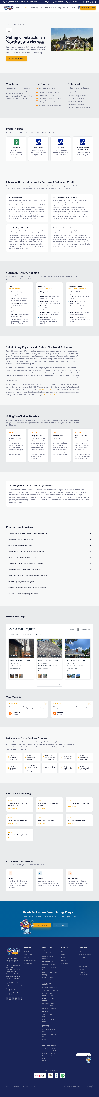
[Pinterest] (90, 2)
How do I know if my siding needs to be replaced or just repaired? (28, 575)
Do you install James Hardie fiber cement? (20, 539)
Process (63, 954)
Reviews (65, 8)
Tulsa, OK (45, 1048)
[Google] (95, 2)
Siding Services (29, 954)
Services (24, 8)
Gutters (26, 957)
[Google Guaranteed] (62, 1075)
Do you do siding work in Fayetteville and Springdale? (24, 569)
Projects (63, 961)
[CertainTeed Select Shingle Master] (50, 1075)
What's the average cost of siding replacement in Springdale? (26, 563)
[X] (93, 2)
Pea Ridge (53, 972)
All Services (28, 964)
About (41, 8)
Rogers (52, 965)
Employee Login (87, 1086)
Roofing (26, 951)
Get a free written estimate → (53, 394)
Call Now (62, 925)
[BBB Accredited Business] (56, 1075)
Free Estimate (83, 966)
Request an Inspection (16, 58)
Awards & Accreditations (49, 1070)
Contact (72, 8)
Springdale (53, 987)
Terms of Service (75, 1086)
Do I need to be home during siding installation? (23, 594)
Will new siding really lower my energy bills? (21, 582)
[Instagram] (86, 2)
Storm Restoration (30, 961)
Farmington (54, 990)
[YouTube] (88, 2)
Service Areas (49, 8)
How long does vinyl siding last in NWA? (20, 545)
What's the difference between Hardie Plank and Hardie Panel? (27, 588)
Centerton (53, 967)
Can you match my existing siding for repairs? (22, 557)
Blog (59, 8)
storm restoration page (45, 389)
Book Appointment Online (71, 1)
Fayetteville (46, 987)
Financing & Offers (85, 954)
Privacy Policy (66, 1086)
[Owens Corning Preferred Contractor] (40, 1075)
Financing (34, 8)
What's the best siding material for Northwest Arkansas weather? (28, 533)
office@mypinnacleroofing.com (13, 986)
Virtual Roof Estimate (88, 8)
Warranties (64, 964)
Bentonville (46, 965)
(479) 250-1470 (13, 983)
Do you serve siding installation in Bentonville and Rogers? (26, 551)
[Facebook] (83, 2)
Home (18, 8)
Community (82, 969)
